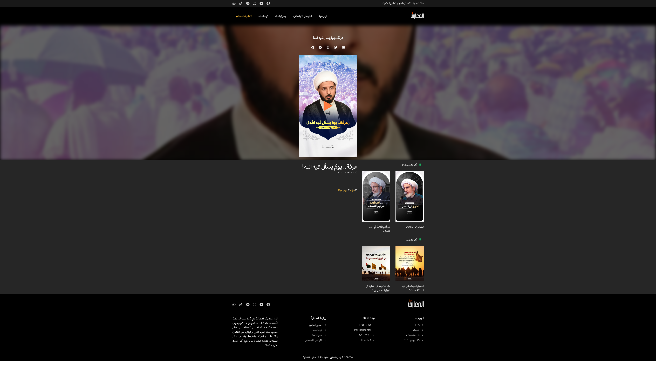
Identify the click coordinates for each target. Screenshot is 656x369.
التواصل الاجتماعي (302, 16)
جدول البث (280, 16)
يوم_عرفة (342, 190)
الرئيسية (323, 16)
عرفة (352, 190)
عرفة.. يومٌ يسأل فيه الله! (328, 38)
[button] (343, 47)
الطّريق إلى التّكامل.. (414, 227)
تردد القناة (263, 16)
